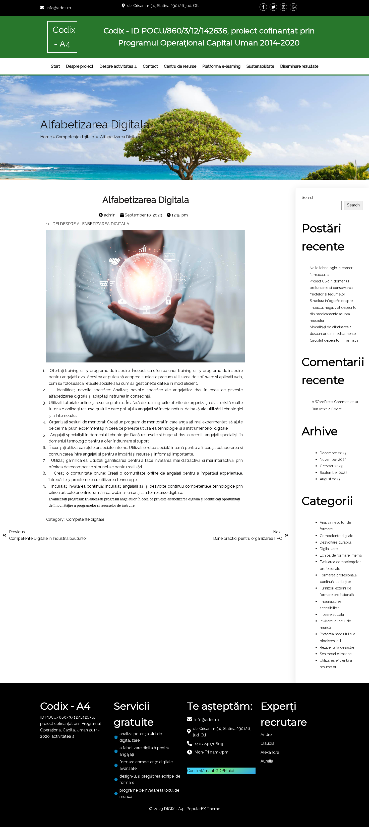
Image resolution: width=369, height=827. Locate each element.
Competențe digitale (75, 136)
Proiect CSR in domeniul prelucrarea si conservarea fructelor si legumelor (331, 287)
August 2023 (330, 479)
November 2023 (333, 460)
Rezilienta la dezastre (337, 647)
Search (308, 197)
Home (46, 136)
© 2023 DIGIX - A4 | (168, 808)
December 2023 (333, 453)
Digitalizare (329, 549)
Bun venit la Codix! (327, 409)
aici (231, 770)
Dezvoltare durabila (335, 542)
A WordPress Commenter (333, 402)
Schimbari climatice (335, 654)
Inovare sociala (332, 615)
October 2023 (331, 466)
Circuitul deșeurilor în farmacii (334, 340)
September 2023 (333, 473)
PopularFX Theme (203, 808)
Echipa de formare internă (341, 555)
